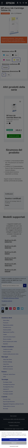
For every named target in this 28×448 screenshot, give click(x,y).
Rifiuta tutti (14, 442)
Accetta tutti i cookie (14, 439)
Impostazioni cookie (14, 446)
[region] (14, 439)
